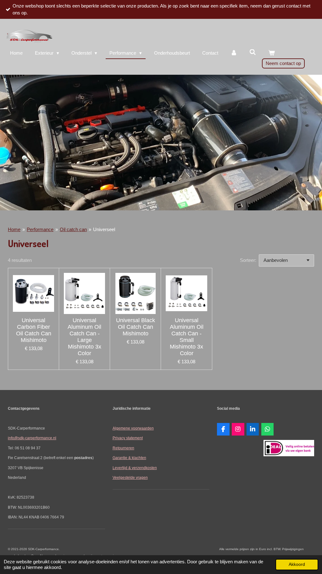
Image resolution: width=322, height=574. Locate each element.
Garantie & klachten (129, 458)
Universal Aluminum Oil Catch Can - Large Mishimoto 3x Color (84, 336)
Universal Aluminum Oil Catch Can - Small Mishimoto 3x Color (186, 336)
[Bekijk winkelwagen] (271, 53)
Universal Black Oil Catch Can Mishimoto (135, 327)
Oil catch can (73, 229)
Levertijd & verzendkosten (135, 468)
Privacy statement (128, 438)
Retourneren (123, 448)
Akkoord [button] (297, 564)
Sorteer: (248, 260)
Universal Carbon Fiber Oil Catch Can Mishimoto (33, 330)
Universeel (104, 229)
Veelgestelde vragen (130, 477)
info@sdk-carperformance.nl (32, 438)
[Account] (234, 53)
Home (14, 229)
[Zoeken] (253, 52)
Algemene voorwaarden (133, 428)
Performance (40, 229)
